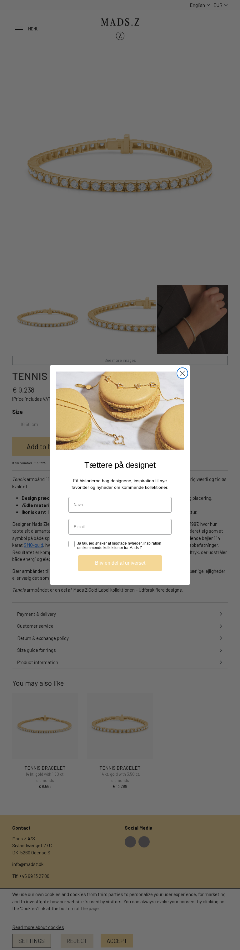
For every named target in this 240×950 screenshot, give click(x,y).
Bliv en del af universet (120, 563)
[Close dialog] (182, 373)
